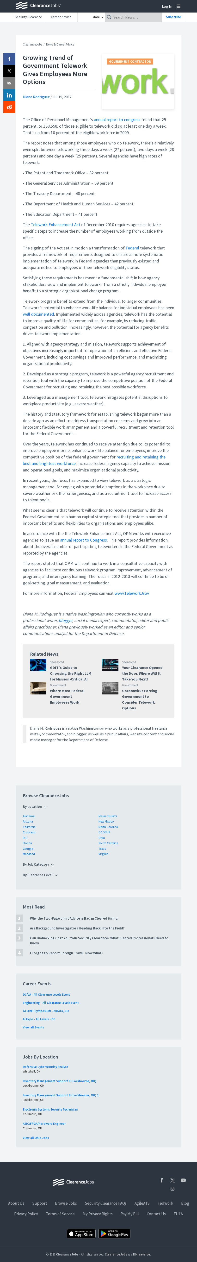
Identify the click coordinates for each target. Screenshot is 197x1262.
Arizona (28, 821)
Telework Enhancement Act (55, 224)
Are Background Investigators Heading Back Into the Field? (77, 928)
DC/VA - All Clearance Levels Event (46, 995)
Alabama (29, 816)
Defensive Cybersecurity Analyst (45, 1067)
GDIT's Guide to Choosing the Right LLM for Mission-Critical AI (70, 673)
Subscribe (173, 17)
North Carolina (108, 827)
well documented (38, 314)
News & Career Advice (60, 44)
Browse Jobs (66, 1203)
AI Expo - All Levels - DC (39, 1019)
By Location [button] (32, 806)
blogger (65, 620)
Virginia (103, 854)
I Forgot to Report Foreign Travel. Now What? (66, 953)
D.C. (25, 838)
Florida (27, 843)
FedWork (165, 1203)
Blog (185, 1203)
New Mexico (106, 821)
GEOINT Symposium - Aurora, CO (46, 1011)
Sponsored (57, 662)
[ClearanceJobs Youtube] (183, 1180)
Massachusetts (107, 816)
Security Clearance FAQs (106, 1203)
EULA (178, 1213)
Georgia (28, 849)
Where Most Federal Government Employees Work (67, 696)
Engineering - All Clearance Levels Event (51, 1003)
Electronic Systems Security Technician (50, 1109)
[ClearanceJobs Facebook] (162, 1180)
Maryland (29, 854)
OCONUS (104, 832)
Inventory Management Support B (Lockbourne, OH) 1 (61, 1095)
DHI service (141, 1254)
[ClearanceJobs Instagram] (172, 1189)
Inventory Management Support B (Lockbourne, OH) (59, 1081)
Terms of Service (60, 1213)
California (29, 827)
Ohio (101, 838)
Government (58, 685)
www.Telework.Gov (132, 593)
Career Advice (61, 17)
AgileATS (142, 1203)
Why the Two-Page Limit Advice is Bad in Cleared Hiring (74, 918)
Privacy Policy (26, 1213)
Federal (132, 248)
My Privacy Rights (98, 1213)
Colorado (29, 832)
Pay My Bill (130, 1213)
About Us (16, 1203)
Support (39, 1203)
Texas (102, 849)
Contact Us (156, 1213)
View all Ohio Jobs (36, 1138)
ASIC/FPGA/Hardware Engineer (44, 1124)
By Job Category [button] (36, 864)
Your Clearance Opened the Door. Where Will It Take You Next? (142, 673)
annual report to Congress (83, 540)
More (96, 17)
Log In (167, 6)
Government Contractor (130, 61)
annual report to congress (117, 119)
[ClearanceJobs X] (172, 1180)
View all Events (33, 1027)
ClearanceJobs (32, 44)
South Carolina (108, 843)
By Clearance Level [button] (38, 875)
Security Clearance (28, 17)
